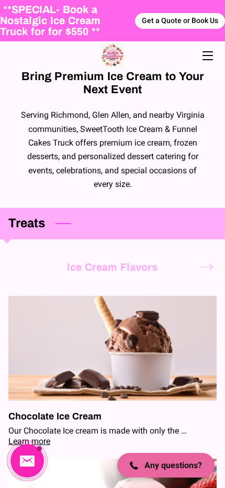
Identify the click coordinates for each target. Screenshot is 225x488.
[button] (27, 461)
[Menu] (207, 55)
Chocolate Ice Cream (55, 416)
